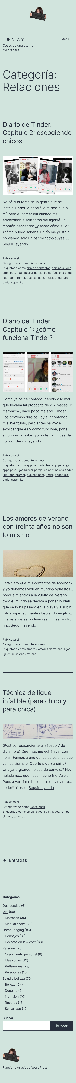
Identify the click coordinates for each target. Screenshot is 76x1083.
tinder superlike (13, 282)
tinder (49, 277)
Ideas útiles (13, 960)
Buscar (8, 1018)
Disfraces (12, 918)
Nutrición (12, 996)
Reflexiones (13, 966)
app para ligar (61, 268)
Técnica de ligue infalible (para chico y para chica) (34, 701)
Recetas (11, 1002)
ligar (67, 649)
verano (31, 654)
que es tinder (35, 277)
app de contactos (38, 268)
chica (30, 811)
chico (39, 811)
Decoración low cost (20, 942)
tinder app (62, 277)
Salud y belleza (14, 978)
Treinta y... (15, 39)
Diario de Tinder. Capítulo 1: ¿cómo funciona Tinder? (29, 329)
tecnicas (19, 816)
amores (32, 649)
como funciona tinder (58, 272)
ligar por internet (14, 277)
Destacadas (11, 905)
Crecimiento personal (21, 954)
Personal (9, 948)
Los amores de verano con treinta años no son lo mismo (37, 526)
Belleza (10, 984)
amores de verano (50, 649)
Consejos (12, 936)
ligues (6, 654)
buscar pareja (33, 272)
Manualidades (15, 924)
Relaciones (37, 263)
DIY (5, 912)
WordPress (39, 1067)
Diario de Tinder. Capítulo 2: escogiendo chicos (37, 133)
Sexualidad (13, 1008)
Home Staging (13, 930)
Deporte (11, 990)
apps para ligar (13, 272)
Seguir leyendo (15, 244)
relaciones (19, 654)
